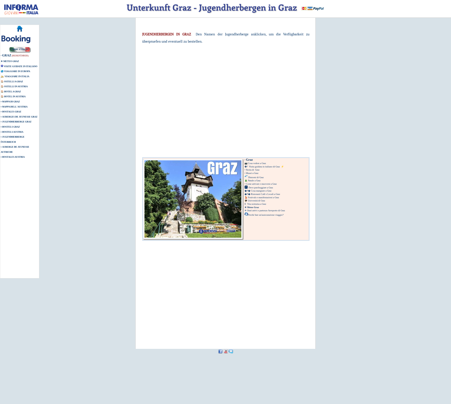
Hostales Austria (13, 157)
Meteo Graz (11, 61)
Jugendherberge (13, 136)
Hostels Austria (12, 132)
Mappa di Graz (11, 101)
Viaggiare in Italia (17, 76)
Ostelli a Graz (13, 81)
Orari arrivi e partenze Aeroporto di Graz (266, 210)
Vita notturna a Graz (256, 204)
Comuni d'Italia (20, 49)
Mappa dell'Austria (14, 106)
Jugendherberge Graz (17, 121)
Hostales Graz (11, 111)
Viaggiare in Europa (17, 71)
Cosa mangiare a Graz (261, 190)
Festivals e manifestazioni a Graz (263, 197)
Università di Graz (256, 200)
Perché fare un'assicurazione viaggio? (266, 215)
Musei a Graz (252, 173)
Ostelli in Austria (16, 86)
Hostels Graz (11, 126)
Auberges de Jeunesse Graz (20, 116)
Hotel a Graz (12, 91)
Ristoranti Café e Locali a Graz (265, 194)
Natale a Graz (254, 180)
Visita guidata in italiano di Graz (264, 166)
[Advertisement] (17, 223)
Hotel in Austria (15, 96)
